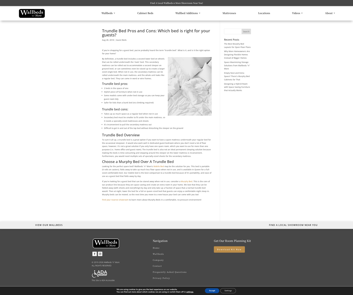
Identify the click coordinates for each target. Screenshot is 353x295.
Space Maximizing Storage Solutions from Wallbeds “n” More (237, 65)
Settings (228, 290)
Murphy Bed (186, 181)
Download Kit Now (229, 249)
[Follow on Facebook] (94, 254)
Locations (264, 13)
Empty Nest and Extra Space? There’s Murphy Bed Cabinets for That (237, 76)
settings (189, 292)
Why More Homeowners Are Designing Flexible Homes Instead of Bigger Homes (237, 54)
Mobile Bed (158, 166)
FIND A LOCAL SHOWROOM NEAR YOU (293, 225)
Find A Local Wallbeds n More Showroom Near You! (176, 3)
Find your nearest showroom (115, 199)
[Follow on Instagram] (100, 254)
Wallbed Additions (186, 13)
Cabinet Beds (145, 13)
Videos (296, 13)
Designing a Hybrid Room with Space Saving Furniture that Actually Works (237, 87)
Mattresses (229, 13)
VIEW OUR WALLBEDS (49, 225)
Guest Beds (121, 40)
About (329, 13)
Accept (212, 290)
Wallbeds (107, 13)
